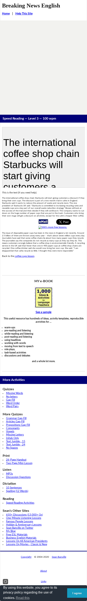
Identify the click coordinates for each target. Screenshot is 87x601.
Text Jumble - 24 (15, 444)
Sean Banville (59, 557)
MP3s (9, 474)
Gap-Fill (10, 400)
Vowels (10, 431)
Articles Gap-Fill (15, 421)
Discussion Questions (18, 477)
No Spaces (12, 448)
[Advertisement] (43, 65)
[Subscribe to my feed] (52, 227)
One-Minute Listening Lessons (23, 518)
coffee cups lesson (24, 256)
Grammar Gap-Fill (16, 418)
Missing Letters (15, 435)
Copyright (26, 557)
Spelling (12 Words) (17, 491)
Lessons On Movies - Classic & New (26, 544)
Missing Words (14, 393)
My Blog (11, 531)
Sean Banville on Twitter (19, 528)
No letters (12, 396)
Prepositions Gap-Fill (18, 425)
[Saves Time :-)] (43, 297)
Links (43, 581)
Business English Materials (21, 538)
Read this (23, 598)
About (43, 571)
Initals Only (12, 438)
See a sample (43, 312)
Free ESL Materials (17, 534)
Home (6, 13)
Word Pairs (12, 406)
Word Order (13, 403)
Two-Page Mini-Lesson (19, 463)
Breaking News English (31, 5)
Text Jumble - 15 (15, 441)
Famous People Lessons (19, 521)
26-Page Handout (16, 460)
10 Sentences (14, 488)
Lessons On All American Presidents (27, 541)
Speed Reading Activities (20, 503)
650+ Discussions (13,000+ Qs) (24, 515)
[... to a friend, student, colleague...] (43, 221)
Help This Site (24, 13)
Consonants (13, 428)
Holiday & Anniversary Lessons (24, 525)
